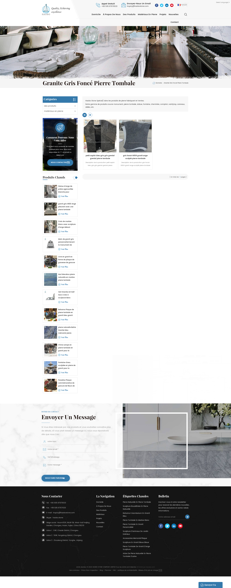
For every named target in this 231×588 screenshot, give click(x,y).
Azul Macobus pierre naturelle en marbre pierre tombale (66, 277)
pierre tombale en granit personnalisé (133, 526)
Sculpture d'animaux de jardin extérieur (135, 533)
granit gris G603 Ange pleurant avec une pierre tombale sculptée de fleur (67, 207)
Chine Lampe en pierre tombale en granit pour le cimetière (65, 348)
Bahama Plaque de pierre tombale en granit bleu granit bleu (66, 312)
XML (114, 570)
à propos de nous (112, 14)
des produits (129, 14)
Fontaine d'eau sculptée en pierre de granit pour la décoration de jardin (66, 365)
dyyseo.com (150, 567)
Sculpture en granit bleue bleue (136, 542)
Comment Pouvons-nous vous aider (60, 139)
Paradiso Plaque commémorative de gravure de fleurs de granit (66, 383)
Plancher (108, 570)
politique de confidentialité (127, 570)
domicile (99, 502)
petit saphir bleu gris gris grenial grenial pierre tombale (100, 157)
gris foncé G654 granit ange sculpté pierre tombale (135, 157)
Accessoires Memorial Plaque (135, 538)
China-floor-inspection (89, 570)
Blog (101, 570)
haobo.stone (58, 517)
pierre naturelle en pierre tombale (137, 502)
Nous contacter (59, 162)
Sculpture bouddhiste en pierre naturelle (135, 507)
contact (175, 22)
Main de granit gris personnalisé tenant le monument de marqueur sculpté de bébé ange (66, 242)
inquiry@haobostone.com (138, 6)
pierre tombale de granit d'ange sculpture (136, 548)
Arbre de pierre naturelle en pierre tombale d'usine (137, 555)
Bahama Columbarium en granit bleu (136, 514)
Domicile (96, 14)
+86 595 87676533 (109, 6)
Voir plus (64, 196)
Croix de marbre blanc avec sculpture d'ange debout (67, 224)
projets (163, 14)
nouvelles (174, 14)
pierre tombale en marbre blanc (136, 520)
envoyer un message (210, 586)
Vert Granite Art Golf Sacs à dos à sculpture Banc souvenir (66, 295)
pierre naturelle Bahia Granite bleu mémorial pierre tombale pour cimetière (67, 330)
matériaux (100, 514)
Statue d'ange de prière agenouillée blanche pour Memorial (65, 189)
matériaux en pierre (147, 14)
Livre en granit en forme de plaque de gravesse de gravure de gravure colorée (66, 260)
